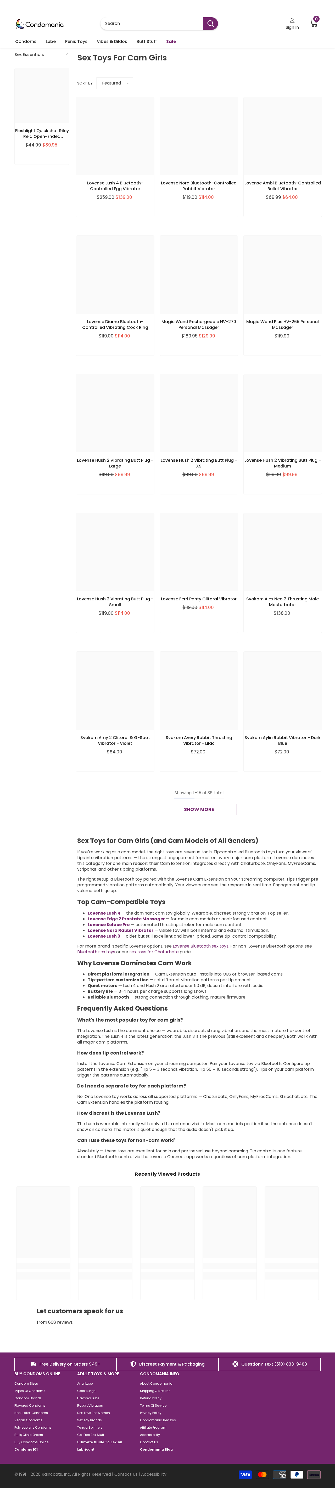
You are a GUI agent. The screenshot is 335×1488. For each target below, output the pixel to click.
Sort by (85, 83)
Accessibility (153, 1474)
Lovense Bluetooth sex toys (200, 946)
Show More (199, 809)
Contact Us (126, 1474)
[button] (115, 83)
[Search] (159, 23)
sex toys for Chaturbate (154, 952)
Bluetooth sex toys (96, 952)
